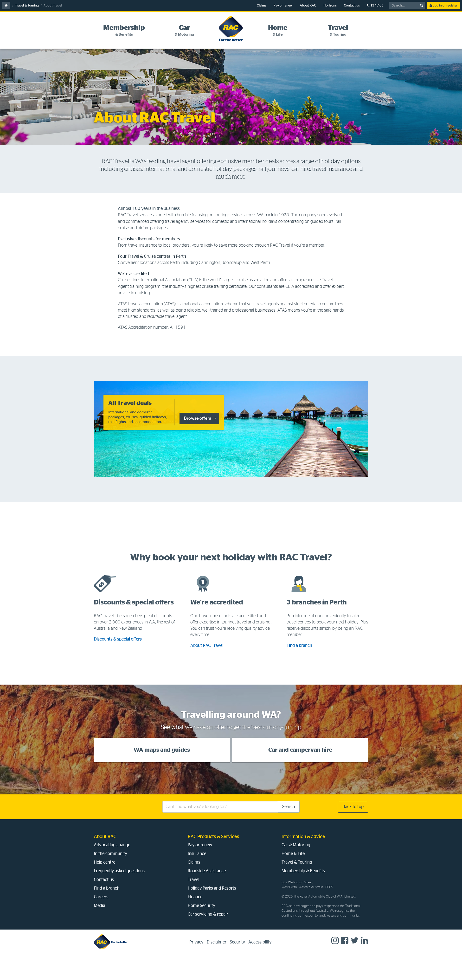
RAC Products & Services (213, 836)
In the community (110, 854)
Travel (193, 880)
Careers (101, 897)
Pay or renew (283, 5)
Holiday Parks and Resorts (212, 888)
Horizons (330, 5)
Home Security (201, 906)
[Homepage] (111, 941)
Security (237, 942)
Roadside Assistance (207, 871)
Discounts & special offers (118, 639)
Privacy (196, 942)
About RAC (308, 5)
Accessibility (259, 942)
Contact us (352, 5)
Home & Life (293, 854)
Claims (261, 5)
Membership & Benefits (303, 871)
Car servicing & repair (208, 914)
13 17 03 (376, 5)
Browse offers (197, 418)
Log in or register (444, 5)
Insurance (197, 854)
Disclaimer (216, 942)
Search (288, 807)
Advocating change (112, 845)
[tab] (124, 30)
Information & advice (303, 836)
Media (99, 906)
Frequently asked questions (119, 871)
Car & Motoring (296, 845)
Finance (195, 897)
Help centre (104, 862)
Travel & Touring (27, 5)
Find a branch (299, 645)
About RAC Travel (206, 645)
